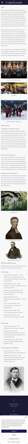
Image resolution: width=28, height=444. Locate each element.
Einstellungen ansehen (14, 438)
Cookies (9, 441)
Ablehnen (14, 435)
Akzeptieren (14, 431)
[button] (26, 417)
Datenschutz (13, 441)
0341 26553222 (14, 414)
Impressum (18, 441)
